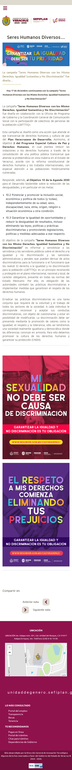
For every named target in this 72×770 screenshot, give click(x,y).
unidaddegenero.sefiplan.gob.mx (36, 692)
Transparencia (15, 714)
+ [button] (10, 647)
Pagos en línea (16, 732)
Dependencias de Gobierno (22, 742)
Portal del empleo (17, 711)
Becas (11, 717)
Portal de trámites (18, 735)
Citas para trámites (18, 738)
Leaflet (63, 675)
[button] (5, 8)
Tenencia (13, 721)
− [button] (10, 652)
